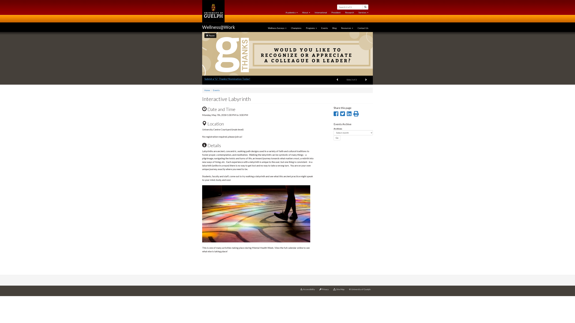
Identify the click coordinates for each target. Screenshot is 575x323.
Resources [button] (346, 28)
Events (324, 28)
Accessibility (310, 290)
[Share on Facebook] (336, 113)
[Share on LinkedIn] (349, 113)
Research (350, 13)
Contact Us (363, 28)
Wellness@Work (218, 27)
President (336, 12)
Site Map (341, 290)
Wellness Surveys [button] (276, 28)
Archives (338, 128)
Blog (334, 28)
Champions (296, 28)
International (321, 12)
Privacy (326, 290)
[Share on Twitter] (342, 113)
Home (207, 90)
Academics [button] (293, 13)
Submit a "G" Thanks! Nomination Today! (227, 78)
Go (337, 138)
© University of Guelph (360, 289)
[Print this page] (356, 113)
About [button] (307, 13)
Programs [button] (310, 28)
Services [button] (364, 13)
